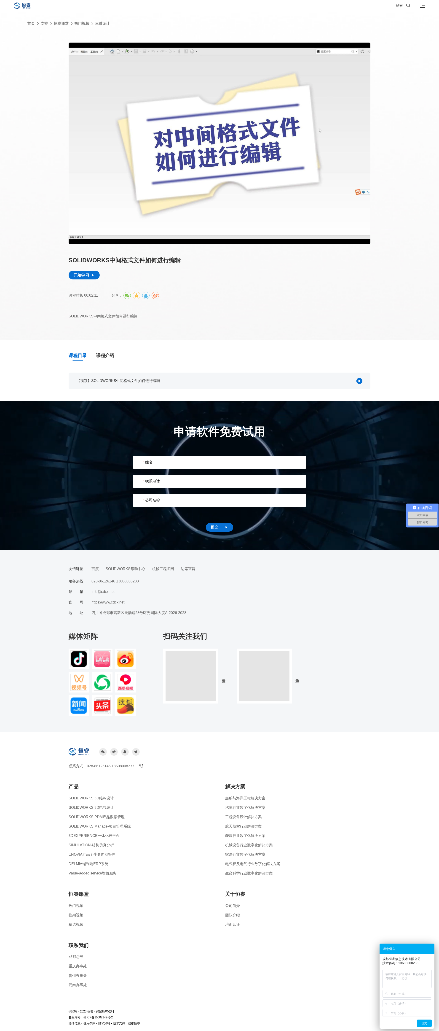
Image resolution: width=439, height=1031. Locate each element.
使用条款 (89, 1023)
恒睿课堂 (61, 23)
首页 (31, 23)
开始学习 (84, 275)
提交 (219, 527)
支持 (44, 23)
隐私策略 (104, 1023)
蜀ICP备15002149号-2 (98, 1017)
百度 (95, 569)
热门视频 (82, 23)
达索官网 (188, 569)
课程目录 (78, 355)
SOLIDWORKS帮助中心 (125, 569)
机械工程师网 (163, 569)
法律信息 (74, 1023)
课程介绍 (105, 355)
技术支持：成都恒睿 (126, 1023)
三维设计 (102, 23)
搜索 (403, 5)
